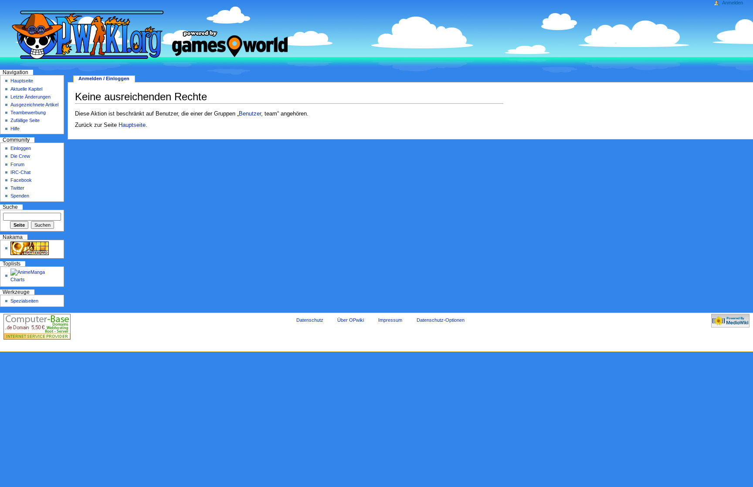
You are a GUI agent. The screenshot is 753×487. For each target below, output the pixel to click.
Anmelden (732, 2)
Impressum (390, 320)
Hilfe (15, 128)
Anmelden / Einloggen (103, 78)
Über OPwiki (350, 320)
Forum (17, 164)
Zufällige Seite (25, 120)
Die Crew (20, 156)
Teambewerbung (28, 112)
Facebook (21, 180)
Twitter (17, 188)
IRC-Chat (20, 172)
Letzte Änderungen (30, 96)
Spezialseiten (24, 300)
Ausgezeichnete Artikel (34, 104)
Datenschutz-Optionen (441, 320)
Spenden (19, 195)
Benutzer (250, 114)
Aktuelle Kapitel (26, 89)
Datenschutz (309, 320)
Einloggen (20, 148)
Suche (10, 207)
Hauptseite (132, 125)
